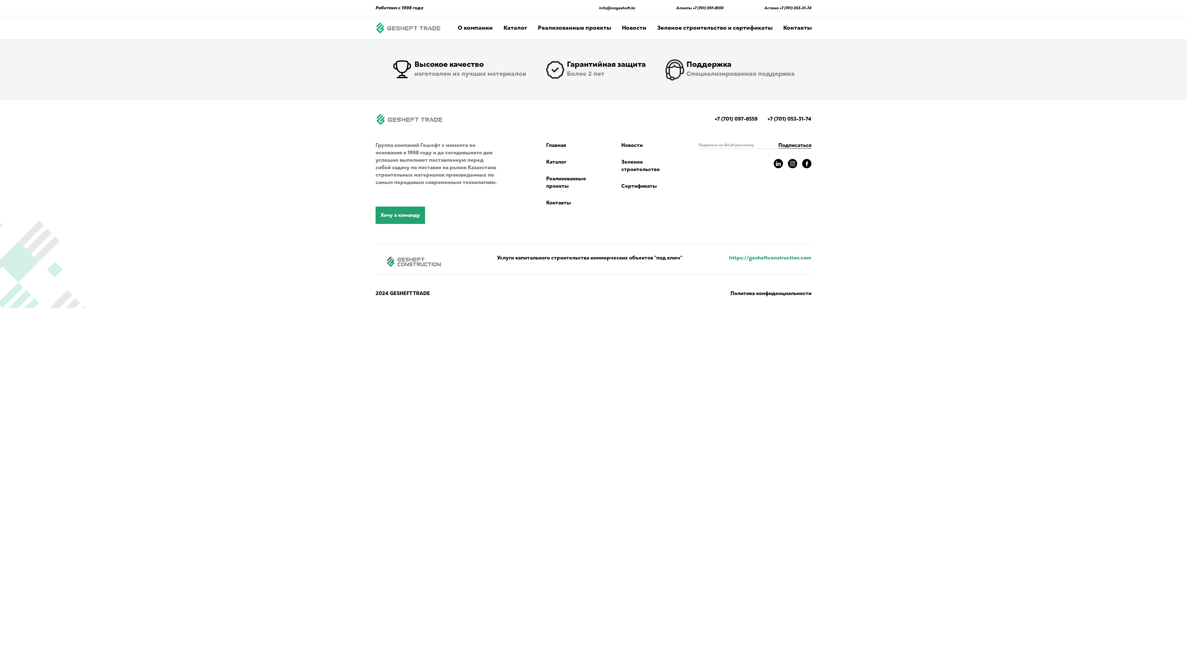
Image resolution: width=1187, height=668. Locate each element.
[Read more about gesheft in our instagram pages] (792, 163)
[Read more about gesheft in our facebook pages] (806, 163)
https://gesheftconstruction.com (770, 258)
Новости (634, 28)
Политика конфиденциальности (770, 293)
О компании (475, 28)
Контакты (797, 28)
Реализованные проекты (574, 28)
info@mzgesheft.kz (617, 8)
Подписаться (794, 145)
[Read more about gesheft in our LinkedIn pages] (778, 163)
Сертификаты (639, 186)
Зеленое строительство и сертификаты (714, 28)
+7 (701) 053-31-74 (795, 8)
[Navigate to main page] (408, 27)
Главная (556, 145)
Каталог (515, 28)
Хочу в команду (400, 215)
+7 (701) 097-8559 (708, 8)
